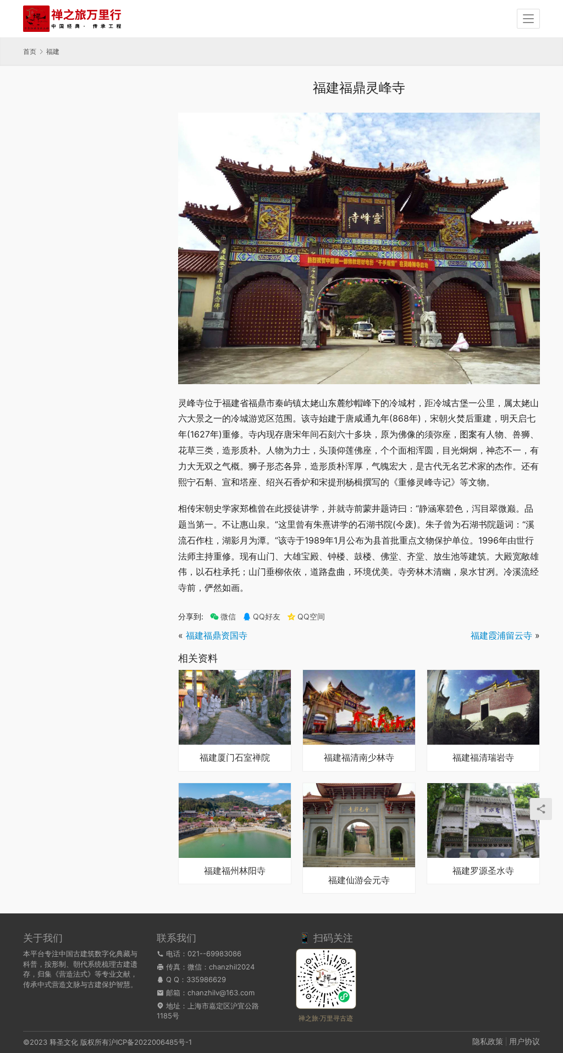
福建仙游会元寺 (359, 880)
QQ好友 (266, 616)
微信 (223, 616)
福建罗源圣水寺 (483, 871)
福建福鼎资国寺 (216, 635)
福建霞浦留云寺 (501, 635)
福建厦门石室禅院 (235, 758)
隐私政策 (487, 1041)
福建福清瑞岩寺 (483, 758)
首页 (29, 51)
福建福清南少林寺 (359, 758)
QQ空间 (311, 616)
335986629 (206, 979)
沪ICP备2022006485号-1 (150, 1042)
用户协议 (524, 1041)
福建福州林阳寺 (235, 871)
